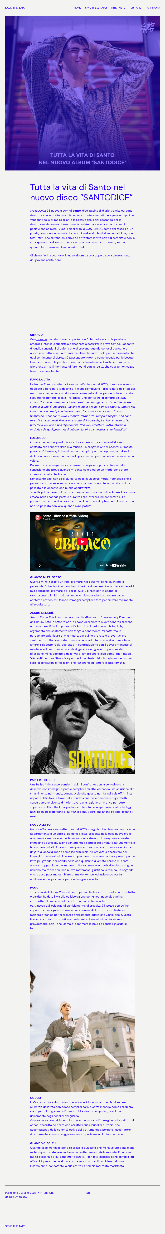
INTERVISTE (47, 1192)
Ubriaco (41, 339)
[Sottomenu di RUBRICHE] (142, 8)
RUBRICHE (135, 7)
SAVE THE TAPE (15, 8)
